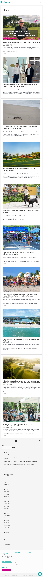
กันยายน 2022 (6, 529)
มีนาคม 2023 (6, 524)
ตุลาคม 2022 (6, 527)
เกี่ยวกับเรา (30, 559)
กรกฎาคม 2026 (7, 486)
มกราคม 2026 (6, 494)
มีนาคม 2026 (6, 491)
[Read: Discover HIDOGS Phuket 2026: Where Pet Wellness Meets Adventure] (21, 196)
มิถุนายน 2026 (6, 487)
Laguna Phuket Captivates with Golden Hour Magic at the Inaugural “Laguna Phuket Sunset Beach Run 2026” (20, 295)
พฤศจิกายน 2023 (7, 515)
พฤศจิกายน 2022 (7, 525)
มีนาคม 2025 (6, 501)
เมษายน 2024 (6, 513)
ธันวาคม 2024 (6, 506)
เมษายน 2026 (6, 489)
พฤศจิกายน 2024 (7, 508)
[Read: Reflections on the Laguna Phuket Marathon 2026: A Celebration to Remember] (21, 238)
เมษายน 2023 (6, 522)
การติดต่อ (30, 560)
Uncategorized (7, 544)
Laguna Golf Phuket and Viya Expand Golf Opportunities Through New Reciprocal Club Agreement (20, 85)
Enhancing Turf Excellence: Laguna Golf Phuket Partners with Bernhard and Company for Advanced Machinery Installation (21, 381)
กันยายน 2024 (6, 510)
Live (16, 560)
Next (40, 440)
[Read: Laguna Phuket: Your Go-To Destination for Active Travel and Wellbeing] (21, 323)
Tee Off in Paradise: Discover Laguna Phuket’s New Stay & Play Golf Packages (19, 464)
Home (16, 555)
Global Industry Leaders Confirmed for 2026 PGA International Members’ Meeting (17, 425)
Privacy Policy (25, 575)
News (4, 45)
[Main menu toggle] (41, 2)
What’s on (17, 557)
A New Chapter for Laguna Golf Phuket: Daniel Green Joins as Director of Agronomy (20, 454)
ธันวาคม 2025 (6, 496)
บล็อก (30, 555)
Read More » (5, 53)
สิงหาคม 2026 (6, 484)
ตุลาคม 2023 (6, 517)
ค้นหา (3, 445)
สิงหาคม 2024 (6, 512)
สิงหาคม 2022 (6, 530)
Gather (16, 564)
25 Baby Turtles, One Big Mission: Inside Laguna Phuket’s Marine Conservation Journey (20, 127)
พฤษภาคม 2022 (7, 532)
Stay (16, 559)
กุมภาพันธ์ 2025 (7, 503)
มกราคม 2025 (6, 505)
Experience (17, 562)
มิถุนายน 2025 (6, 499)
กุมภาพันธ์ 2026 (7, 493)
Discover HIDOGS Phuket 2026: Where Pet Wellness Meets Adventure (17, 467)
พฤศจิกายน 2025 (7, 498)
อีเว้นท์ (30, 557)
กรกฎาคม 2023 (7, 518)
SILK (5, 542)
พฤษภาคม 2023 (7, 520)
